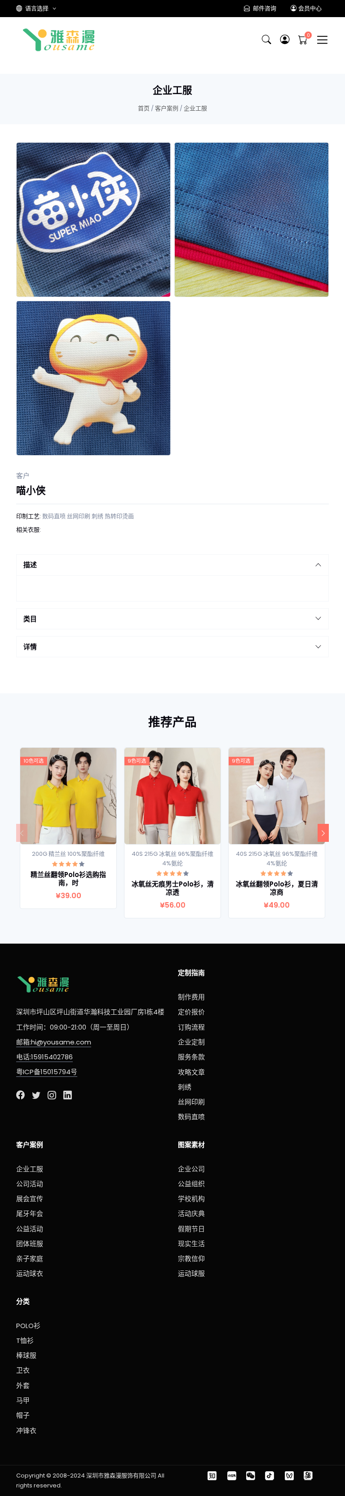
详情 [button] (30, 646)
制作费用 (191, 997)
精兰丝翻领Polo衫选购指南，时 (68, 878)
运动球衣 (29, 1273)
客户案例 (166, 108)
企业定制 (191, 1042)
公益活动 (29, 1229)
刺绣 (97, 516)
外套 (23, 1385)
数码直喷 (54, 516)
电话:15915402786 (44, 1057)
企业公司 (191, 1169)
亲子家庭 (29, 1258)
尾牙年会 (29, 1213)
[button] (284, 40)
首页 (144, 108)
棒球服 (26, 1355)
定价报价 (191, 1012)
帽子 (23, 1415)
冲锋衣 (26, 1430)
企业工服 (195, 108)
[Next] (323, 833)
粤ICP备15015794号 (46, 1071)
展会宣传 (29, 1198)
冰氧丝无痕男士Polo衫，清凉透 (173, 888)
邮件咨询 (264, 8)
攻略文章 (191, 1072)
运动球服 (191, 1273)
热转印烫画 (119, 516)
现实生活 (191, 1243)
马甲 (23, 1400)
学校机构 (191, 1198)
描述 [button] (30, 564)
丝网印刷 (78, 516)
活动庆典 (191, 1213)
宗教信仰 (191, 1258)
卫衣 (23, 1370)
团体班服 (29, 1243)
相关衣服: (28, 529)
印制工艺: (28, 516)
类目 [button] (30, 619)
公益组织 (191, 1184)
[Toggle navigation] (322, 39)
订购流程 (191, 1027)
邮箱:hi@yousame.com (53, 1042)
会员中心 (310, 8)
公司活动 (29, 1184)
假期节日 (191, 1229)
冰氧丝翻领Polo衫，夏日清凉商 (277, 888)
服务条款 (191, 1057)
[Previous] (21, 833)
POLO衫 (28, 1325)
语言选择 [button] (37, 8)
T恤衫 (25, 1340)
